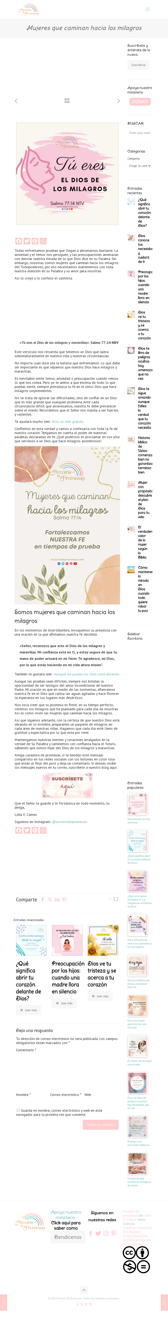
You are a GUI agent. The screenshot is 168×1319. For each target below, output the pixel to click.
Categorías (133, 158)
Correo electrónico (65, 1095)
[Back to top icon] (84, 1290)
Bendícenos (68, 1237)
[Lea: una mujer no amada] (164, 1302)
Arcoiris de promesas (131, 1213)
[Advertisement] (42, 70)
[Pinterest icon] (86, 1304)
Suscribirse (139, 65)
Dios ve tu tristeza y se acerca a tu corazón (102, 974)
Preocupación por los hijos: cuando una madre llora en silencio (68, 977)
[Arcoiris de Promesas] (28, 9)
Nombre (23, 1095)
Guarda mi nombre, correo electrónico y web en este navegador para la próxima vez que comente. (59, 1112)
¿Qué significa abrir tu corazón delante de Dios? (28, 981)
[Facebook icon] (77, 1304)
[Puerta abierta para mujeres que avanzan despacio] (3, 1302)
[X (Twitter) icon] (81, 1304)
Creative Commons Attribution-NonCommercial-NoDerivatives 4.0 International (137, 1236)
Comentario (26, 1050)
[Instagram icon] (90, 1304)
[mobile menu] (147, 9)
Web (87, 1095)
